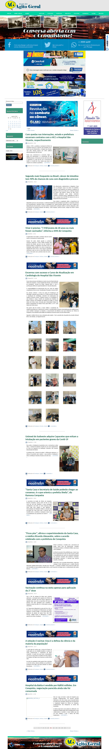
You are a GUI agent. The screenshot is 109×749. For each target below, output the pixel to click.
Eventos (42, 426)
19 (14, 125)
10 (10, 123)
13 (16, 123)
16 (8, 125)
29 (20, 127)
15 (20, 123)
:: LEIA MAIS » (47, 162)
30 (8, 129)
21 (18, 125)
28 (18, 127)
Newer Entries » (74, 130)
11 (12, 123)
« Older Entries (30, 130)
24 (10, 127)
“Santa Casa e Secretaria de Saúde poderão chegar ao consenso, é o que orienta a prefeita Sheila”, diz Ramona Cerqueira (51, 493)
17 (10, 125)
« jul (7, 130)
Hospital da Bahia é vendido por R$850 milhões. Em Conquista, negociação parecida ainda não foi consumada (50, 688)
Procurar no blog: (10, 101)
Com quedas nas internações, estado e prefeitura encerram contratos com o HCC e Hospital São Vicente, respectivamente (49, 137)
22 (20, 125)
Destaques (36, 165)
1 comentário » (53, 426)
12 (14, 123)
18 (12, 125)
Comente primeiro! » (54, 165)
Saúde (45, 165)
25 (12, 127)
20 (16, 125)
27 (16, 127)
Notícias (42, 165)
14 (18, 123)
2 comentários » (53, 523)
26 (14, 127)
